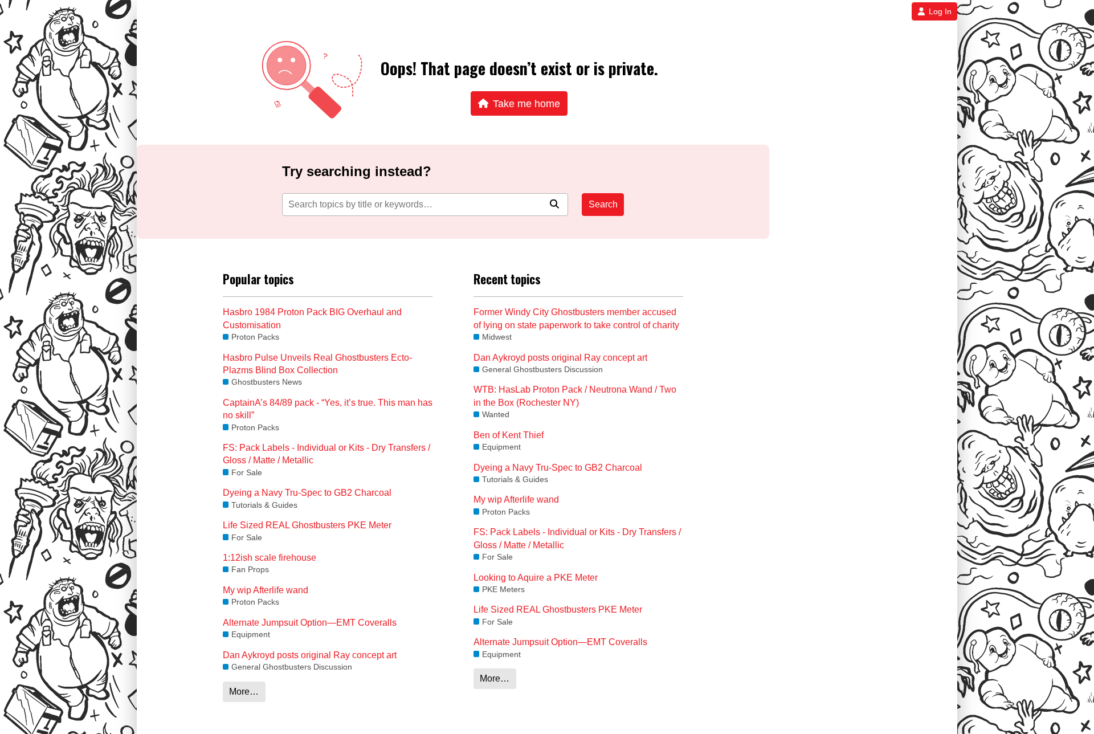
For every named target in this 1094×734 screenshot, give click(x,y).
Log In (940, 11)
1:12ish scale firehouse (269, 557)
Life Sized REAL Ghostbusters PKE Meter (307, 525)
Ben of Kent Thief (508, 435)
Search (603, 204)
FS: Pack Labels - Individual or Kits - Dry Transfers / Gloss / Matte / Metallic (326, 454)
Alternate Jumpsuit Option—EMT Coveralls (310, 622)
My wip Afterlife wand (265, 590)
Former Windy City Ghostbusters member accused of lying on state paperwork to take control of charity (576, 318)
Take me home (526, 103)
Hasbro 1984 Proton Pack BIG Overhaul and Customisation (312, 318)
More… (244, 691)
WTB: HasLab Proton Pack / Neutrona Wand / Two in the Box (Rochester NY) (574, 396)
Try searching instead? (356, 171)
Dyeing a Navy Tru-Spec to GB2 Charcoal (307, 493)
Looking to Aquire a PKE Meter (535, 577)
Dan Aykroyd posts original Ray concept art (310, 655)
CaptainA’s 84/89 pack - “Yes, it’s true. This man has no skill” (327, 409)
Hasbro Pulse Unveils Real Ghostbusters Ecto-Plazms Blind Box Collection (317, 364)
